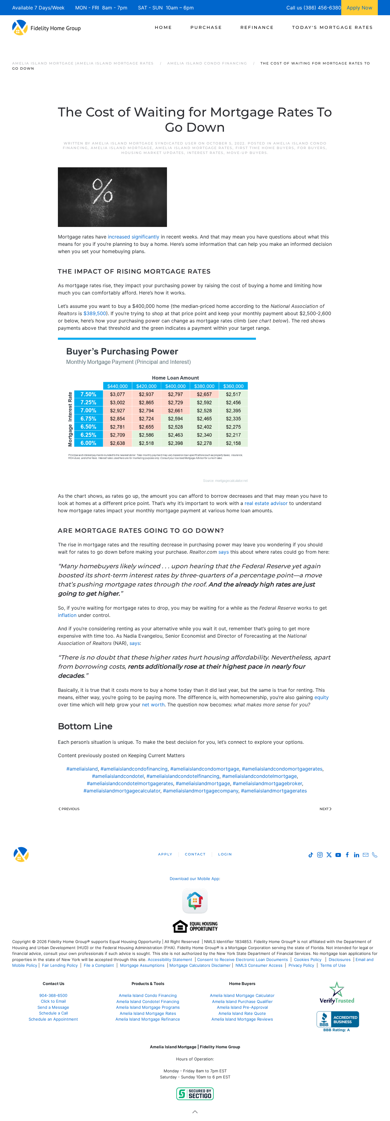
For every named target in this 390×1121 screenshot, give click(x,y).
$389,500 (94, 313)
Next (324, 809)
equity (321, 697)
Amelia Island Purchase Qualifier (242, 1001)
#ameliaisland (82, 769)
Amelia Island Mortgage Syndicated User (144, 143)
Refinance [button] (257, 27)
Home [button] (163, 27)
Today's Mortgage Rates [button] (332, 27)
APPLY (165, 854)
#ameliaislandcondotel (118, 776)
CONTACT (195, 854)
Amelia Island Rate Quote (242, 1013)
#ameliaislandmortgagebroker (267, 783)
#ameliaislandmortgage (203, 783)
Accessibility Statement (170, 959)
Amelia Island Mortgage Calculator (242, 995)
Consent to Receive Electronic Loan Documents (242, 959)
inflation (67, 615)
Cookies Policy (308, 959)
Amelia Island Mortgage (121, 148)
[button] (195, 1112)
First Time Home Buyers (265, 148)
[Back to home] (46, 27)
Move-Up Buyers (247, 153)
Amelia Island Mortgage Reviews (242, 1019)
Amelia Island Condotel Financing (147, 1001)
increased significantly (133, 237)
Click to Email (53, 1001)
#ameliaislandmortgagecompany (200, 791)
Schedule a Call (53, 1013)
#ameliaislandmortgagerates (274, 791)
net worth (153, 704)
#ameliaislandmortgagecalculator (121, 791)
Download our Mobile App (194, 878)
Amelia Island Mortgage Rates (193, 148)
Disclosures (340, 959)
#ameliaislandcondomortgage (204, 769)
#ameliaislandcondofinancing (134, 769)
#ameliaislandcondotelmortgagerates (130, 783)
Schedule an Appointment (53, 1019)
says (223, 552)
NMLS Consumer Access (259, 965)
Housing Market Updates (152, 153)
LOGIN (225, 854)
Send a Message (53, 1007)
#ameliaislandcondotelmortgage (259, 776)
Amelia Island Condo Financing (148, 995)
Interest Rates (205, 153)
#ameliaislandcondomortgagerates (282, 769)
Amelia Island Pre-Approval (242, 1007)
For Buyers (311, 148)
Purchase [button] (206, 27)
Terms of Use (333, 965)
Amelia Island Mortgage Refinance (147, 1019)
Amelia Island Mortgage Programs (148, 1007)
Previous (71, 809)
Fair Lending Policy (60, 965)
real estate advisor (266, 503)
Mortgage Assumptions (142, 965)
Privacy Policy (301, 965)
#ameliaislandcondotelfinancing (183, 776)
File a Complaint (99, 965)
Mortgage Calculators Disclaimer (200, 965)
